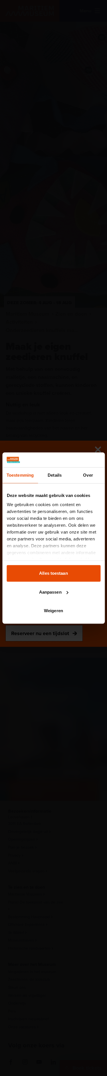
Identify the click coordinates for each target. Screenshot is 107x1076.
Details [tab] (55, 475)
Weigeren (53, 610)
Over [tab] (88, 475)
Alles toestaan (53, 573)
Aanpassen (50, 592)
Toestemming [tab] (20, 475)
